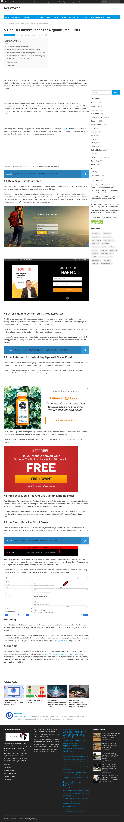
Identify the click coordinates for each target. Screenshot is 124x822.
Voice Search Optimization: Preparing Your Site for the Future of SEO (56, 703)
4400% (66, 129)
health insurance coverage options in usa (73, 767)
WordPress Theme (23, 819)
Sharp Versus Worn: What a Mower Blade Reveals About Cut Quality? (104, 186)
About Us (7, 764)
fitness (64, 748)
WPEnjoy (34, 819)
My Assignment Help (73, 783)
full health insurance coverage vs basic (76, 748)
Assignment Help (74, 732)
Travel (92, 2)
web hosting (76, 806)
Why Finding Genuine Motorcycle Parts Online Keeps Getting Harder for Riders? (105, 198)
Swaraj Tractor (85, 793)
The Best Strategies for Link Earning (34, 701)
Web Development (67, 806)
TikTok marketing (67, 801)
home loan (87, 767)
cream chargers (73, 743)
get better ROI (63, 640)
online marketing (68, 788)
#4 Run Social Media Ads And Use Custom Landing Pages (27, 56)
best (84, 740)
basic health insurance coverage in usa (72, 740)
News (54, 2)
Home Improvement (98, 117)
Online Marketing (14, 23)
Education (34, 2)
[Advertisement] (85, 10)
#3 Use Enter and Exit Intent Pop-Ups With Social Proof (26, 53)
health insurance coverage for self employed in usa (75, 756)
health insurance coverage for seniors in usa (74, 759)
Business (24, 2)
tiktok (87, 798)
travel (74, 801)
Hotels (93, 172)
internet (71, 775)
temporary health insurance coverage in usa (74, 798)
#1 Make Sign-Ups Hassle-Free (18, 46)
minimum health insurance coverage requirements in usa (76, 779)
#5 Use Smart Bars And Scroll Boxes (20, 59)
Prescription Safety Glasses (81, 788)
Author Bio (11, 65)
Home (7, 2)
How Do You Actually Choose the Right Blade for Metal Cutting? (105, 192)
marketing (77, 775)
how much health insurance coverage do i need (75, 772)
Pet (92, 154)
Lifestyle (72, 2)
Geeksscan (23, 716)
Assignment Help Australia (74, 736)
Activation (94, 103)
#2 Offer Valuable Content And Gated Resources (24, 49)
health (65, 751)
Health (93, 135)
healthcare (72, 751)
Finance (42, 2)
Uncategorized (96, 175)
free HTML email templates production (59, 654)
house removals (67, 769)
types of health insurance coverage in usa (73, 803)
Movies (93, 128)
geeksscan (20, 35)
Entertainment (82, 2)
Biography (95, 106)
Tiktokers (94, 164)
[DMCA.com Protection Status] (97, 224)
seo (64, 793)
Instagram (65, 775)
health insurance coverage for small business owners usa (76, 763)
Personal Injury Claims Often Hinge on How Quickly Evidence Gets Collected (105, 205)
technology (67, 796)
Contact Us (7, 767)
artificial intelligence (70, 729)
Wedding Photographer (69, 809)
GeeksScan (12, 8)
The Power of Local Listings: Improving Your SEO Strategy (13, 702)
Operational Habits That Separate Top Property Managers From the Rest (105, 211)
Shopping (78, 793)
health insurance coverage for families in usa (74, 754)
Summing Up (12, 62)
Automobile (15, 2)
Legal (48, 2)
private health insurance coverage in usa (73, 790)
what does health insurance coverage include (74, 811)
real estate (86, 790)
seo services (70, 793)
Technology (62, 2)
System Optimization (98, 157)
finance (86, 746)
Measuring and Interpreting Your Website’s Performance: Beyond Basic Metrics (78, 703)
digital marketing (70, 745)
